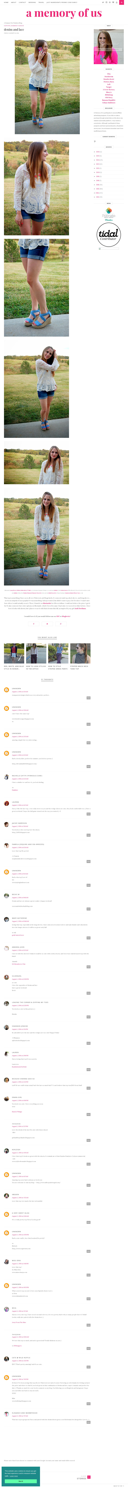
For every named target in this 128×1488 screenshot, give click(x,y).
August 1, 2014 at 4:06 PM (20, 1100)
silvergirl (17, 976)
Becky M (16, 894)
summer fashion (17, 25)
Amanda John (18, 947)
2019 (97, 176)
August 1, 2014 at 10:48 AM (20, 921)
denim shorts (64, 590)
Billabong (109, 95)
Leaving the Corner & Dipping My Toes (30, 1002)
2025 (97, 156)
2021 (97, 168)
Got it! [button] (21, 1481)
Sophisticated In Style (19, 1067)
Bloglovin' (66, 616)
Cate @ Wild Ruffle (21, 1358)
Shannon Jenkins (20, 1026)
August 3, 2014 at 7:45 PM (20, 1379)
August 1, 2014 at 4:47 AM (20, 805)
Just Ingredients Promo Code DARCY (62, 2)
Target (108, 87)
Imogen (15, 1194)
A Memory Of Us (64, 12)
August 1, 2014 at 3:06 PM (20, 1055)
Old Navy (108, 97)
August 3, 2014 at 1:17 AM (20, 1311)
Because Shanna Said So (23, 1079)
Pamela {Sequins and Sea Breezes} (28, 844)
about (13, 2)
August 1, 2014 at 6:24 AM (20, 847)
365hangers (18, 1346)
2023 (98, 164)
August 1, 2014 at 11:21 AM (20, 950)
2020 (98, 172)
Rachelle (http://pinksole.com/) (27, 776)
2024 (98, 160)
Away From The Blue (19, 1322)
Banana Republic (108, 100)
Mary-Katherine (19, 918)
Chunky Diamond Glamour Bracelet (32, 593)
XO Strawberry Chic (18, 964)
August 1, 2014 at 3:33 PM (20, 1082)
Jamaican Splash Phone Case (72, 593)
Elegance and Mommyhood (25, 1413)
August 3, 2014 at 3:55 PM (20, 1361)
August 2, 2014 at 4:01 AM (20, 1153)
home (6, 2)
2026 (98, 152)
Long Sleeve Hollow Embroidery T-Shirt (20, 590)
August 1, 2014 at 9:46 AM (20, 897)
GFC (58, 616)
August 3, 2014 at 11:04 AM (20, 1337)
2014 (97, 193)
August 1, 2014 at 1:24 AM (20, 692)
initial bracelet (52, 593)
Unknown (16, 688)
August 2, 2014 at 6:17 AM (20, 1176)
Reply (88, 697)
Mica (14, 1308)
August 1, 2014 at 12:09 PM (20, 979)
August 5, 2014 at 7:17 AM (20, 1416)
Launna (15, 802)
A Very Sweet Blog (20, 1213)
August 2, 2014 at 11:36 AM (20, 1216)
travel (41, 2)
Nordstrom (109, 77)
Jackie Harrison (19, 823)
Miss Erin (16, 1260)
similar (55, 590)
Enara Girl (17, 1097)
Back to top (118, 1486)
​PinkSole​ (15, 790)
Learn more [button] (14, 1476)
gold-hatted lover (18, 935)
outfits (7, 25)
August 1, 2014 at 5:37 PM (20, 1126)
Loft (108, 84)
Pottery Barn (109, 82)
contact (22, 2)
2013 (97, 197)
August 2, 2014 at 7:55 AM (20, 1198)
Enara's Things (17, 1112)
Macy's (109, 92)
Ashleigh (16, 1150)
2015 (97, 189)
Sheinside (47, 603)
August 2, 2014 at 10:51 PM (20, 1287)
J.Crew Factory (109, 90)
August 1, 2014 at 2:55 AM (20, 736)
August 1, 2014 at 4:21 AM (20, 755)
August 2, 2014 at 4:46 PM (20, 1264)
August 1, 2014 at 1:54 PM (20, 1029)
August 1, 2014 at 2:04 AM (20, 710)
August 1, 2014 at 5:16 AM (20, 826)
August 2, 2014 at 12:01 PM (20, 1235)
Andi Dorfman (80, 608)
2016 (97, 185)
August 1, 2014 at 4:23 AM (20, 779)
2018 (97, 180)
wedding (32, 2)
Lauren (15, 1052)
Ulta (108, 74)
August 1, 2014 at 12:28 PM (20, 1005)
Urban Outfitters (108, 103)
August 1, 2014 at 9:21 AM (20, 874)
